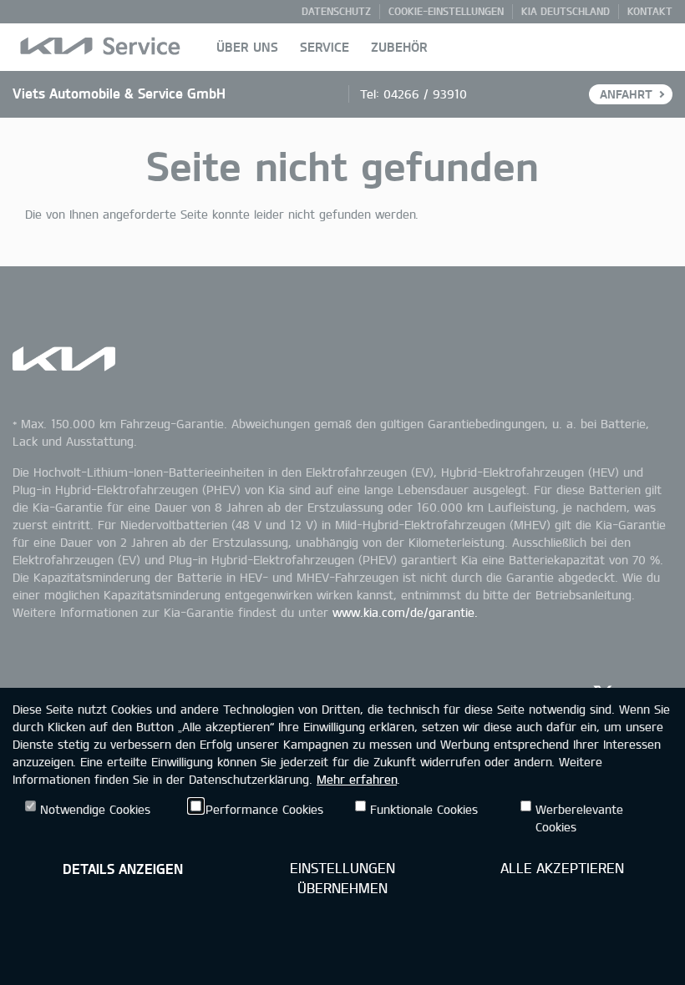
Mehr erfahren (357, 779)
